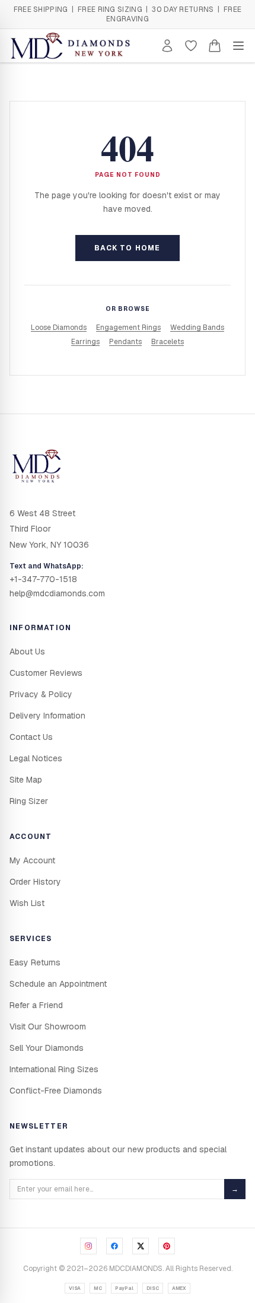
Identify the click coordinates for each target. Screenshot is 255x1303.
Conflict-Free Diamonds (55, 1090)
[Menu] (238, 46)
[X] (140, 1246)
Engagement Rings (128, 327)
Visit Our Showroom (47, 1026)
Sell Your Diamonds (46, 1048)
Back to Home (127, 248)
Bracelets (167, 342)
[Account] (167, 46)
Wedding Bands (197, 327)
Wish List (26, 903)
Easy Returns (34, 962)
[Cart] (215, 46)
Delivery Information (47, 715)
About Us (27, 651)
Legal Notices (35, 758)
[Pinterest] (166, 1246)
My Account (32, 860)
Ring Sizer (28, 801)
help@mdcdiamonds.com (57, 593)
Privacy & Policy (40, 694)
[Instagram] (88, 1246)
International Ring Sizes (53, 1069)
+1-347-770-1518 (43, 579)
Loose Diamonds (59, 327)
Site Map (25, 779)
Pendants (125, 342)
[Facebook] (114, 1246)
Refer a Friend (36, 1005)
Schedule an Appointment (58, 983)
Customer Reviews (45, 673)
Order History (35, 881)
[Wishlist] (191, 46)
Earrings (85, 342)
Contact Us (31, 737)
